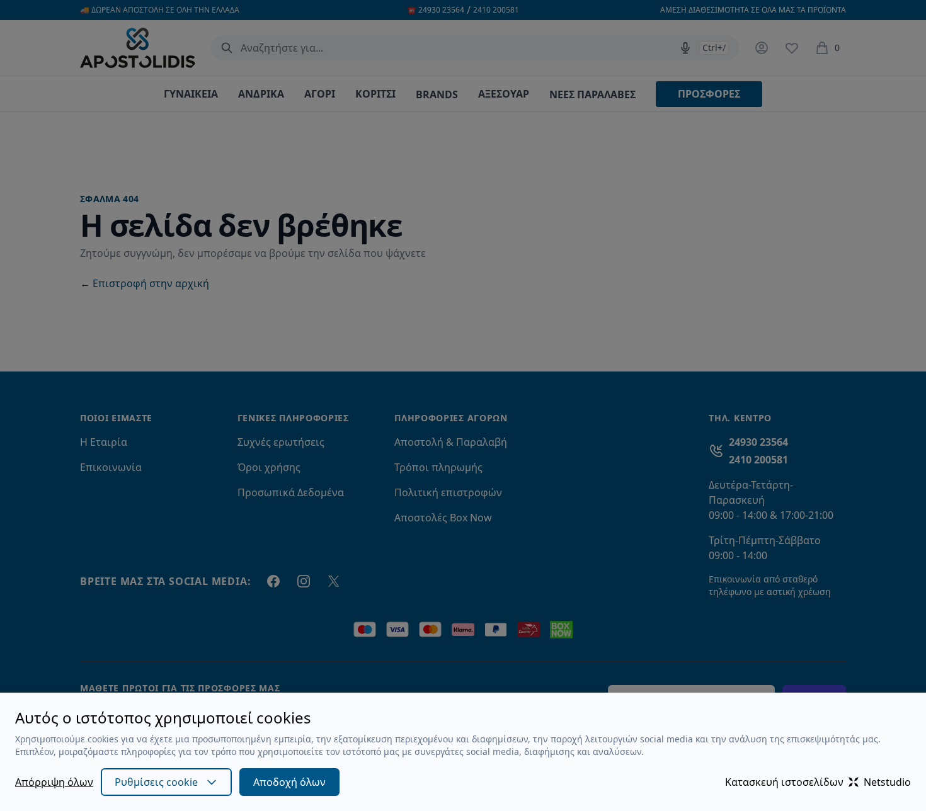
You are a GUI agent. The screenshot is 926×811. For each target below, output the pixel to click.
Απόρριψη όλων (54, 782)
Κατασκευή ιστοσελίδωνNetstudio (818, 782)
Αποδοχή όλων (289, 782)
